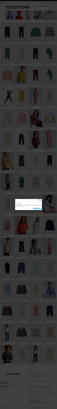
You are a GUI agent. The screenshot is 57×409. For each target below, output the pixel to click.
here (32, 205)
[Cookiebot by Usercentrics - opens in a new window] (38, 200)
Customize (28, 208)
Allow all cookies (37, 208)
